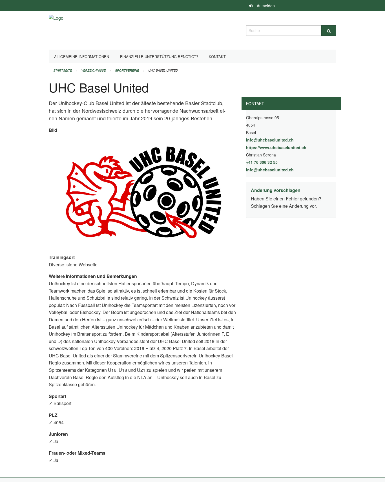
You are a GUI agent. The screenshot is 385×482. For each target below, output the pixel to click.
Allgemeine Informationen (81, 56)
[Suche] (328, 30)
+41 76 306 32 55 (262, 162)
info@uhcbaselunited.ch (270, 140)
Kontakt (217, 56)
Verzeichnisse (93, 70)
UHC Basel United (163, 70)
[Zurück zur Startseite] (56, 29)
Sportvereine (127, 70)
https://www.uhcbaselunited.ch (291, 147)
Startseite (62, 70)
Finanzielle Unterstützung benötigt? (159, 56)
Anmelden (266, 5)
